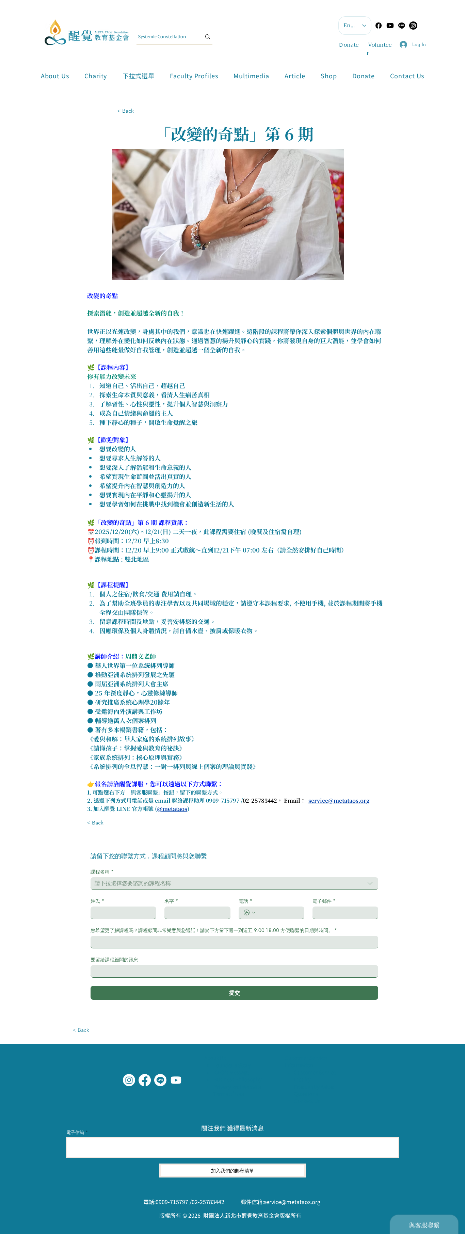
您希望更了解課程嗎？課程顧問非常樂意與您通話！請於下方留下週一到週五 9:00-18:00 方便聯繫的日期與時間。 (214, 930)
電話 (245, 901)
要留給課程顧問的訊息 (114, 959)
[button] (138, 75)
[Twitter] (160, 1080)
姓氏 (97, 901)
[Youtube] (390, 25)
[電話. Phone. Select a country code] (249, 913)
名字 (171, 901)
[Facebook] (378, 25)
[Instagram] (129, 1080)
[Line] (402, 25)
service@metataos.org (292, 1202)
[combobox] (234, 883)
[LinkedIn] (176, 1080)
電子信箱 (75, 1132)
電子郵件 (324, 901)
